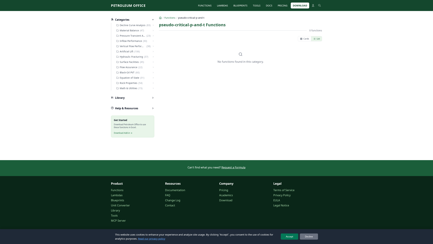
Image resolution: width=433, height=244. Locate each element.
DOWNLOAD (300, 5)
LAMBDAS (222, 5)
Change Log (172, 200)
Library (115, 210)
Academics (226, 195)
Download (225, 200)
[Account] (313, 5)
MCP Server (118, 220)
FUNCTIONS (205, 5)
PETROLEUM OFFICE (128, 5)
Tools (114, 215)
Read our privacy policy (151, 238)
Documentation (175, 190)
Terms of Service (283, 190)
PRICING (282, 5)
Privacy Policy (282, 195)
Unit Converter (120, 205)
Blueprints (117, 200)
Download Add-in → (123, 132)
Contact (170, 205)
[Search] (319, 5)
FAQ (167, 195)
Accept (289, 236)
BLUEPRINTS (240, 5)
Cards (306, 38)
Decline (309, 236)
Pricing (223, 190)
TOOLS (256, 5)
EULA (276, 200)
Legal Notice (281, 205)
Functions (117, 190)
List (318, 38)
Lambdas (117, 195)
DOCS (269, 5)
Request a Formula (233, 167)
